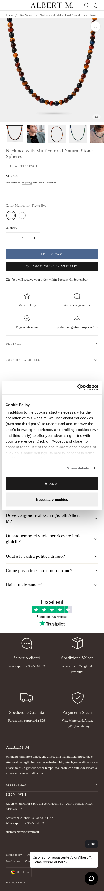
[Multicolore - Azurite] (22, 215)
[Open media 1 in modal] (95, 26)
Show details (78, 468)
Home (9, 15)
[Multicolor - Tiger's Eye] (11, 215)
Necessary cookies (52, 499)
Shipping (27, 182)
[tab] (14, 134)
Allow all (52, 483)
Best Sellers (26, 15)
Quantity (11, 228)
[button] (8, 5)
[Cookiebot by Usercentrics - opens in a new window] (77, 387)
